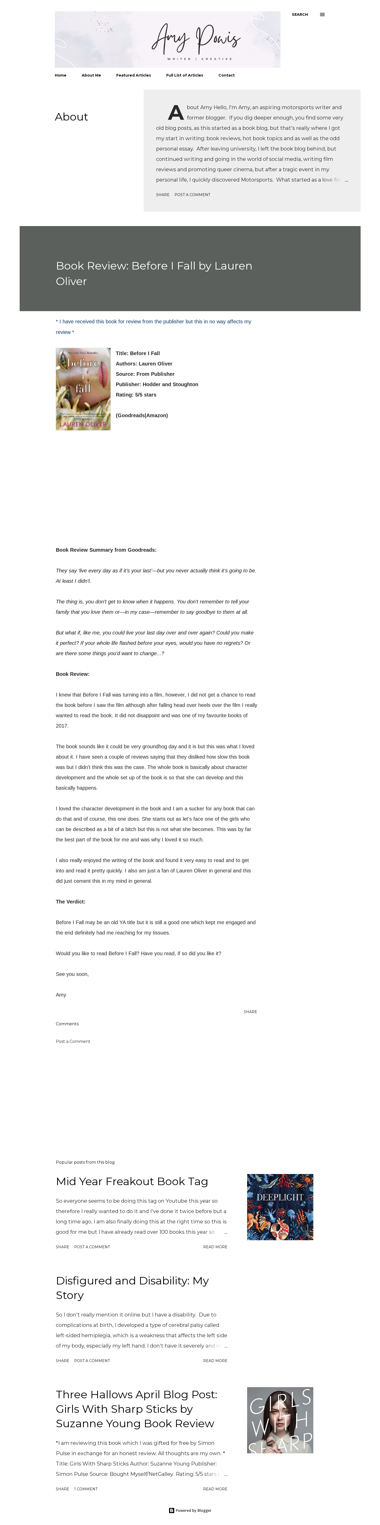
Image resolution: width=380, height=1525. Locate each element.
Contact (226, 75)
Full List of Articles (184, 75)
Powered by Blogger (193, 1510)
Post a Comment (192, 194)
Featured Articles (133, 75)
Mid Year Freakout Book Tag (132, 1181)
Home (60, 75)
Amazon (156, 415)
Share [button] (163, 194)
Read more (215, 1247)
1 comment (85, 1489)
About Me (91, 75)
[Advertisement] (148, 1095)
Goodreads (131, 415)
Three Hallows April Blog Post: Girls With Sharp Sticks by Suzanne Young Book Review (136, 1409)
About (71, 116)
